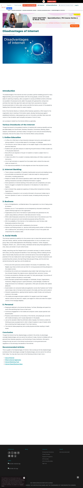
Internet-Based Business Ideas (14, 364)
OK (24, 477)
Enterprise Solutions (48, 452)
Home (9, 10)
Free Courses (17, 5)
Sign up (44, 463)
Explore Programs (47, 456)
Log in (76, 5)
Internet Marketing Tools (12, 362)
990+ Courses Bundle (29, 5)
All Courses (41, 5)
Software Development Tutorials (29, 10)
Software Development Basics (43, 10)
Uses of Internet (9, 357)
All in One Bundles (47, 461)
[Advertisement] (68, 49)
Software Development (16, 10)
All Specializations (51, 5)
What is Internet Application (13, 360)
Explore (9, 5)
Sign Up (9, 8)
